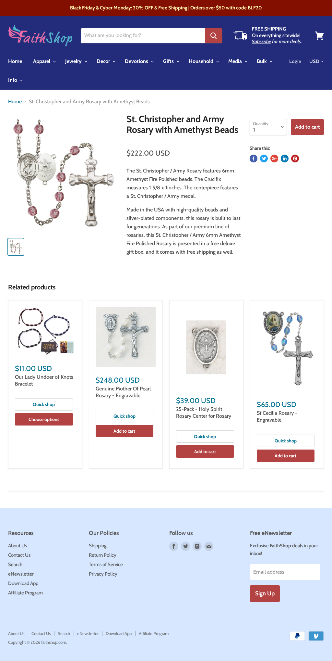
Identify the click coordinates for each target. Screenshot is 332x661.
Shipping (98, 546)
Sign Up (265, 593)
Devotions (137, 61)
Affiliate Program (25, 593)
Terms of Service (106, 564)
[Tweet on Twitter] (264, 158)
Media (235, 61)
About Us (17, 546)
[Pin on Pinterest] (295, 158)
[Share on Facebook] (253, 158)
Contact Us (19, 555)
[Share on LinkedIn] (285, 158)
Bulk (262, 61)
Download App (23, 583)
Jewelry (74, 61)
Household (202, 61)
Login (295, 61)
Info (13, 80)
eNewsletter (21, 574)
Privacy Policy (103, 574)
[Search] (213, 35)
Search (15, 564)
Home (15, 61)
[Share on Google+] (274, 158)
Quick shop (44, 404)
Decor (104, 61)
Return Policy (102, 555)
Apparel (42, 61)
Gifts (169, 61)
